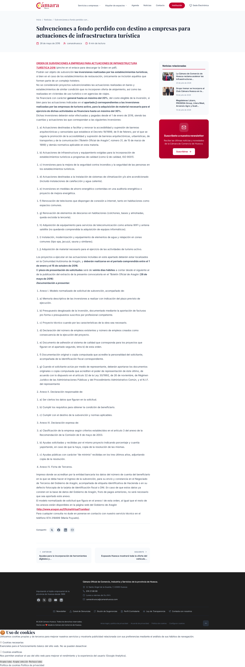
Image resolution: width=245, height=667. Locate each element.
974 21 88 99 (91, 591)
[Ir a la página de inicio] (47, 5)
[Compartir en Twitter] (52, 530)
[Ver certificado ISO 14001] (205, 585)
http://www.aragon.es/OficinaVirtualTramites (63, 509)
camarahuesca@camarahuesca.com (102, 599)
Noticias (147, 5)
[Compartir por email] (72, 530)
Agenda (135, 5)
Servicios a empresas (88, 5)
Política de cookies (159, 623)
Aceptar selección (20, 662)
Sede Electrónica (201, 5)
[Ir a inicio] (56, 583)
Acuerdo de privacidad (140, 623)
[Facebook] (38, 600)
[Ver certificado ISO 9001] (187, 585)
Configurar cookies (177, 623)
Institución (177, 5)
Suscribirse (182, 151)
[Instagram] (50, 600)
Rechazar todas (35, 662)
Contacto (160, 5)
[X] (44, 600)
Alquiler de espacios (115, 5)
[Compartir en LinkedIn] (65, 530)
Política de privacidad (32, 665)
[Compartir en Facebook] (59, 530)
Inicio (38, 19)
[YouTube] (55, 600)
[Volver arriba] (206, 623)
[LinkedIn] (61, 600)
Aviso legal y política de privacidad (114, 623)
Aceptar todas (6, 662)
